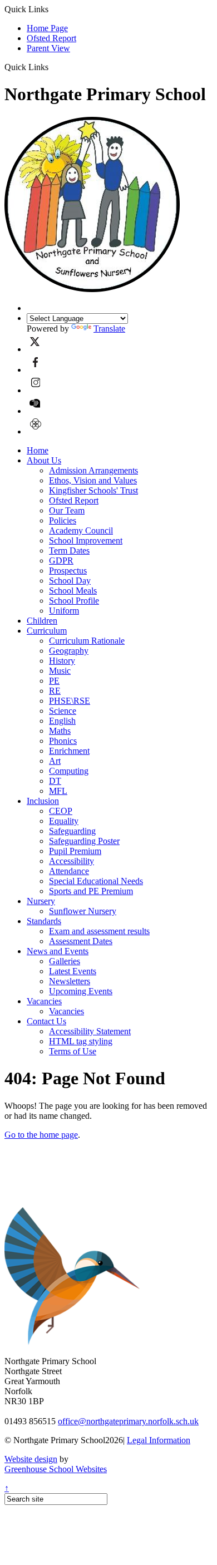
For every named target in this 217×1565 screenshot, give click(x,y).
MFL (58, 791)
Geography (68, 650)
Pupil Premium (75, 851)
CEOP (60, 811)
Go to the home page (41, 1134)
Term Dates (69, 550)
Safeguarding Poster (84, 841)
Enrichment (69, 751)
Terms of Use (72, 1051)
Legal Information (158, 1440)
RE (55, 690)
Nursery (41, 901)
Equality (63, 821)
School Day (70, 580)
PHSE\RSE (69, 700)
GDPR (61, 560)
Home (37, 450)
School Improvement (85, 540)
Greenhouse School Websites (55, 1469)
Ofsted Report (51, 38)
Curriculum (47, 630)
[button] (53, 66)
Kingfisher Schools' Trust (93, 490)
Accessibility (71, 861)
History (62, 660)
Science (62, 710)
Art (55, 761)
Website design (30, 1459)
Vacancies (44, 1001)
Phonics (63, 741)
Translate (109, 328)
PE (54, 680)
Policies (62, 520)
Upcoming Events (80, 991)
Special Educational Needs (96, 881)
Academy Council (81, 530)
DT (55, 781)
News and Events (57, 951)
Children (42, 620)
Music (60, 670)
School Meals (73, 590)
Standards (44, 921)
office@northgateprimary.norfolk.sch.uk (128, 1421)
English (62, 720)
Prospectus (68, 570)
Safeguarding (72, 831)
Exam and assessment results (99, 931)
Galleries (64, 961)
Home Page (47, 28)
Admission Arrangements (93, 470)
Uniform (64, 610)
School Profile (74, 600)
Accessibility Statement (90, 1031)
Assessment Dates (80, 941)
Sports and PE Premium (91, 891)
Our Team (67, 510)
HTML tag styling (80, 1041)
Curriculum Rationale (87, 640)
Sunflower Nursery (82, 911)
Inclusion (43, 801)
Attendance (69, 871)
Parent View (48, 48)
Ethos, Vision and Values (93, 480)
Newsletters (69, 981)
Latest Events (72, 971)
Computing (68, 771)
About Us (44, 460)
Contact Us (46, 1021)
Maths (60, 730)
